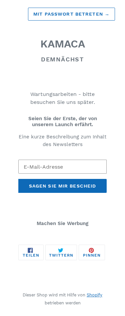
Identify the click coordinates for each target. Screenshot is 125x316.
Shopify (94, 294)
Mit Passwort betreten (71, 14)
